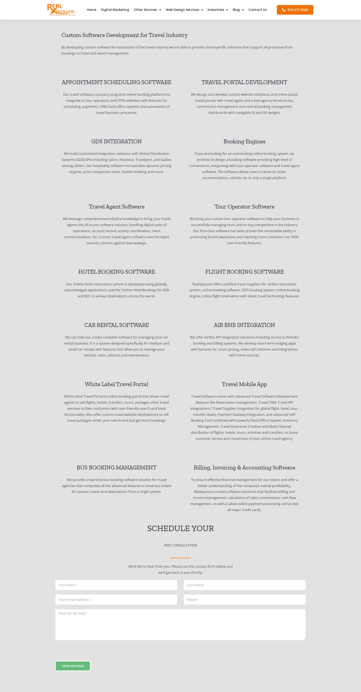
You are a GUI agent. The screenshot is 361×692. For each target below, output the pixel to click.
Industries (216, 10)
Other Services (145, 10)
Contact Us (257, 10)
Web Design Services (182, 10)
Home (91, 10)
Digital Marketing (115, 10)
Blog (236, 10)
